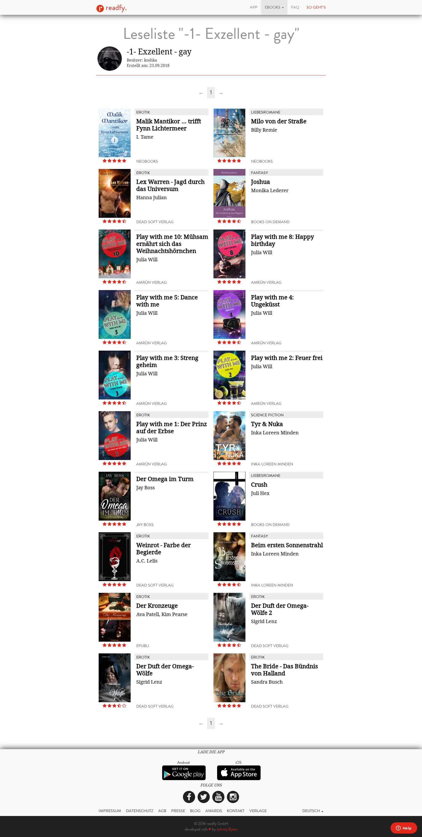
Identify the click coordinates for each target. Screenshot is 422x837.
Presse (178, 811)
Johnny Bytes (227, 829)
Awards (213, 811)
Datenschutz (139, 811)
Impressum (110, 811)
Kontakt (235, 811)
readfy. (115, 7)
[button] (274, 7)
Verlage (258, 811)
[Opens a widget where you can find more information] (403, 828)
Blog (195, 811)
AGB (162, 811)
